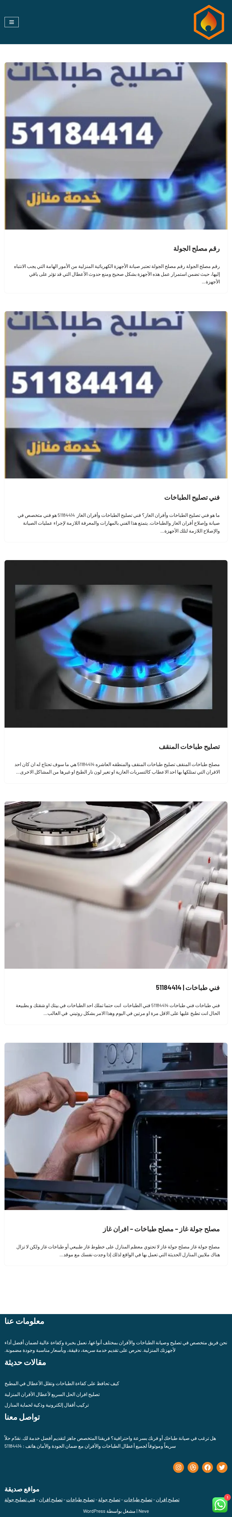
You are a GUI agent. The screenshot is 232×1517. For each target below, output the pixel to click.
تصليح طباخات (138, 1499)
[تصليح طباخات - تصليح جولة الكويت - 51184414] (207, 22)
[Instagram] (178, 1467)
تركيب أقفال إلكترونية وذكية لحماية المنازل (47, 1405)
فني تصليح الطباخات (192, 497)
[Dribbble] (193, 1467)
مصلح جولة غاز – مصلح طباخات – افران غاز (161, 1228)
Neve (143, 1511)
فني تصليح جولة (20, 1499)
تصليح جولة (109, 1499)
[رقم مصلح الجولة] (116, 146)
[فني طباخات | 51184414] (116, 885)
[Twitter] (222, 1467)
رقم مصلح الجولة (196, 248)
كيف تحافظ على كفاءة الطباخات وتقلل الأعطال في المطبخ (62, 1383)
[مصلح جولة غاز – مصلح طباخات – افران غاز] (116, 1126)
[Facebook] (207, 1467)
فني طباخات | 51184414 (188, 987)
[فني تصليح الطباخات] (116, 395)
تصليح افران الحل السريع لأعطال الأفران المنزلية (52, 1394)
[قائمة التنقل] (12, 22)
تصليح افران (167, 1499)
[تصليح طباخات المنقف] (116, 644)
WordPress (94, 1511)
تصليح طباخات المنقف (189, 746)
